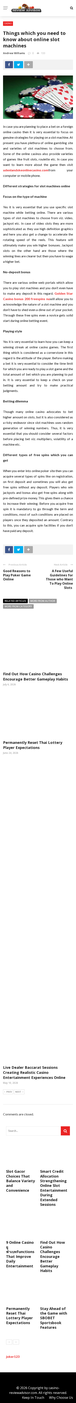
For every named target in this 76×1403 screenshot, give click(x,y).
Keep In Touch (33, 1397)
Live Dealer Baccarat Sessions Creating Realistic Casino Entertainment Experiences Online (34, 1072)
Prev (9, 1091)
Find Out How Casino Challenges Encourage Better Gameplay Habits (35, 676)
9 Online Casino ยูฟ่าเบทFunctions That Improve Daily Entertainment (20, 1254)
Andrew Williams (14, 53)
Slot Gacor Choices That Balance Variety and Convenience (20, 1181)
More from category (18, 606)
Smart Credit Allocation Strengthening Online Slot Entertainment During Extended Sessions (53, 1188)
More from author (42, 601)
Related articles (15, 601)
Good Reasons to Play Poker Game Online (17, 575)
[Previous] (9, 1342)
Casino (8, 23)
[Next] (16, 1342)
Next (18, 1091)
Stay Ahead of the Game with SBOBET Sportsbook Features (53, 1318)
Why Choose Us (61, 1397)
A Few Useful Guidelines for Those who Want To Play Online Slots (59, 579)
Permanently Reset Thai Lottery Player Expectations (32, 745)
